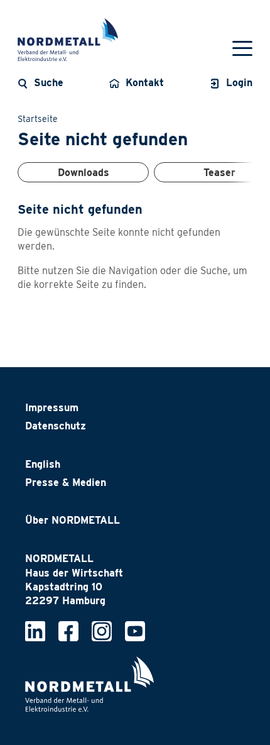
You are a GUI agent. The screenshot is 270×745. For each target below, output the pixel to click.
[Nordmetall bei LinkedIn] (35, 631)
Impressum (51, 408)
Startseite (38, 119)
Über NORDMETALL (72, 520)
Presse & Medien (65, 482)
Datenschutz (55, 426)
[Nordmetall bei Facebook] (68, 631)
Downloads (83, 173)
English (42, 464)
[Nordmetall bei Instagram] (102, 631)
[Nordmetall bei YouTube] (135, 631)
